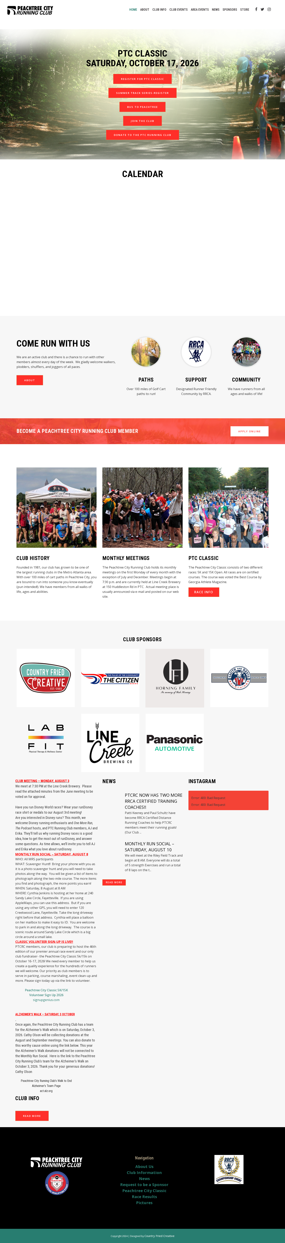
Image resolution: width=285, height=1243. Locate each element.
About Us (144, 1166)
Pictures (144, 1202)
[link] (56, 1084)
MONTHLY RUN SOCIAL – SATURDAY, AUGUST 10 (149, 847)
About (29, 380)
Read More (32, 1116)
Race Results (144, 1196)
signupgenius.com (46, 1000)
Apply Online (249, 431)
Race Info (203, 592)
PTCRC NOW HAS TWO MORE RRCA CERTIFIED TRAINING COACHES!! (153, 801)
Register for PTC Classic (142, 79)
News (144, 1178)
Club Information (144, 1172)
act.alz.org (46, 1091)
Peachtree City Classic (144, 1190)
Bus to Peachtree (142, 107)
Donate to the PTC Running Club (142, 135)
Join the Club (142, 121)
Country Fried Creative (159, 1236)
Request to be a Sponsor (144, 1184)
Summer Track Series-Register (142, 93)
